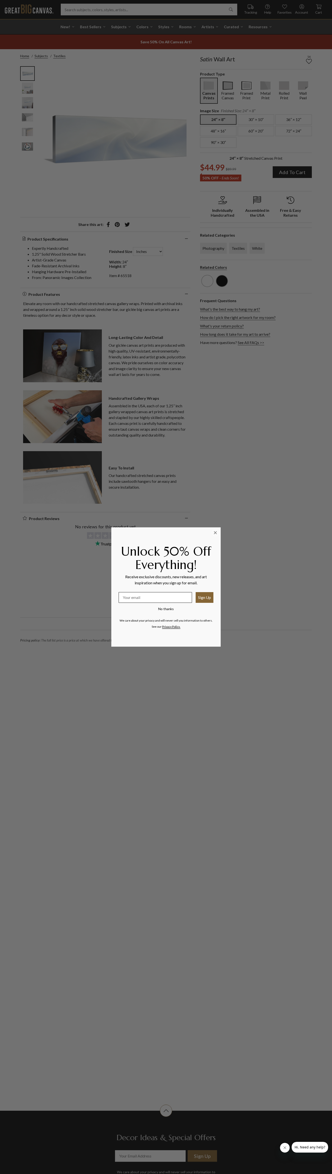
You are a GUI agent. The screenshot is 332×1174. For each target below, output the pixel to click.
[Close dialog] (215, 533)
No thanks (166, 609)
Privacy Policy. (171, 626)
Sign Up (204, 597)
